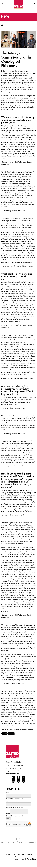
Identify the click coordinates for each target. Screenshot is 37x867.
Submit (8, 818)
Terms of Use (31, 859)
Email (7, 801)
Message (8, 813)
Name (7, 792)
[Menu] (2, 3)
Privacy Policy (19, 859)
